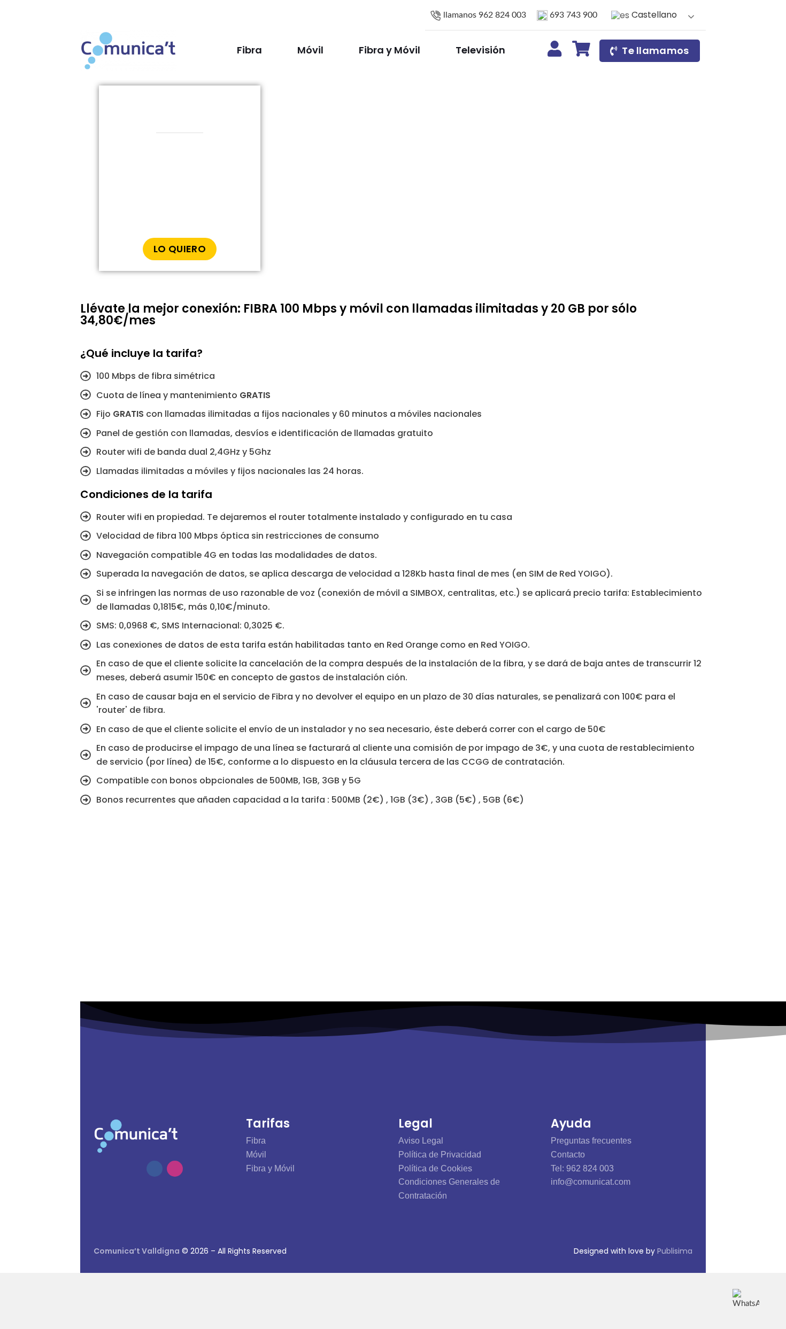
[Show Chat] (746, 1300)
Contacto (568, 1154)
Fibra (256, 1140)
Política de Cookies (435, 1168)
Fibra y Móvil (270, 1168)
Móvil (256, 1154)
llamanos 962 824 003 (483, 15)
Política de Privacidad (439, 1154)
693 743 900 (572, 15)
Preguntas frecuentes (591, 1140)
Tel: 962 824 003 (582, 1168)
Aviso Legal (420, 1140)
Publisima (674, 1251)
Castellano (653, 15)
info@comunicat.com (590, 1181)
